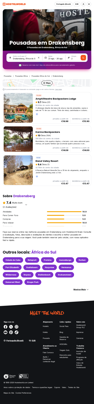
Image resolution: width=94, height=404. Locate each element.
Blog (61, 332)
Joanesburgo (65, 260)
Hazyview (49, 267)
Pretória (47, 260)
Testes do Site (73, 387)
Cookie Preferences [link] (23, 393)
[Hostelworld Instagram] (16, 327)
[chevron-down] (26, 204)
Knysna (27, 275)
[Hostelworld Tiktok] (16, 332)
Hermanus (66, 267)
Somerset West (13, 282)
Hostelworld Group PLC (81, 326)
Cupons (57, 387)
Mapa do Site (9, 393)
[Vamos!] (83, 57)
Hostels (46, 326)
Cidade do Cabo (13, 260)
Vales (64, 387)
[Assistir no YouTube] (5, 332)
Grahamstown (64, 275)
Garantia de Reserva (64, 338)
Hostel (38, 95)
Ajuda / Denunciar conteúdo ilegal (49, 359)
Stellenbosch (44, 275)
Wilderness (11, 275)
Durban (82, 260)
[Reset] (38, 57)
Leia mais (58, 89)
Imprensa (79, 332)
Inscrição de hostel (81, 352)
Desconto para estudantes (65, 356)
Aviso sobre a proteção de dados (17, 387)
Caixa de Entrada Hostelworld (81, 365)
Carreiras (79, 338)
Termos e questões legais (42, 387)
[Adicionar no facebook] (5, 327)
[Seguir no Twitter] (11, 327)
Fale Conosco (48, 352)
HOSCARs (63, 344)
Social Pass (64, 326)
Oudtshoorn (32, 267)
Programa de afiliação (81, 358)
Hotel (38, 157)
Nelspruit (32, 260)
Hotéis (45, 332)
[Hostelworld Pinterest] (11, 332)
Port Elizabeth (12, 267)
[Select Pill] (83, 4)
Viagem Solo (64, 350)
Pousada (46, 338)
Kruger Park (33, 282)
